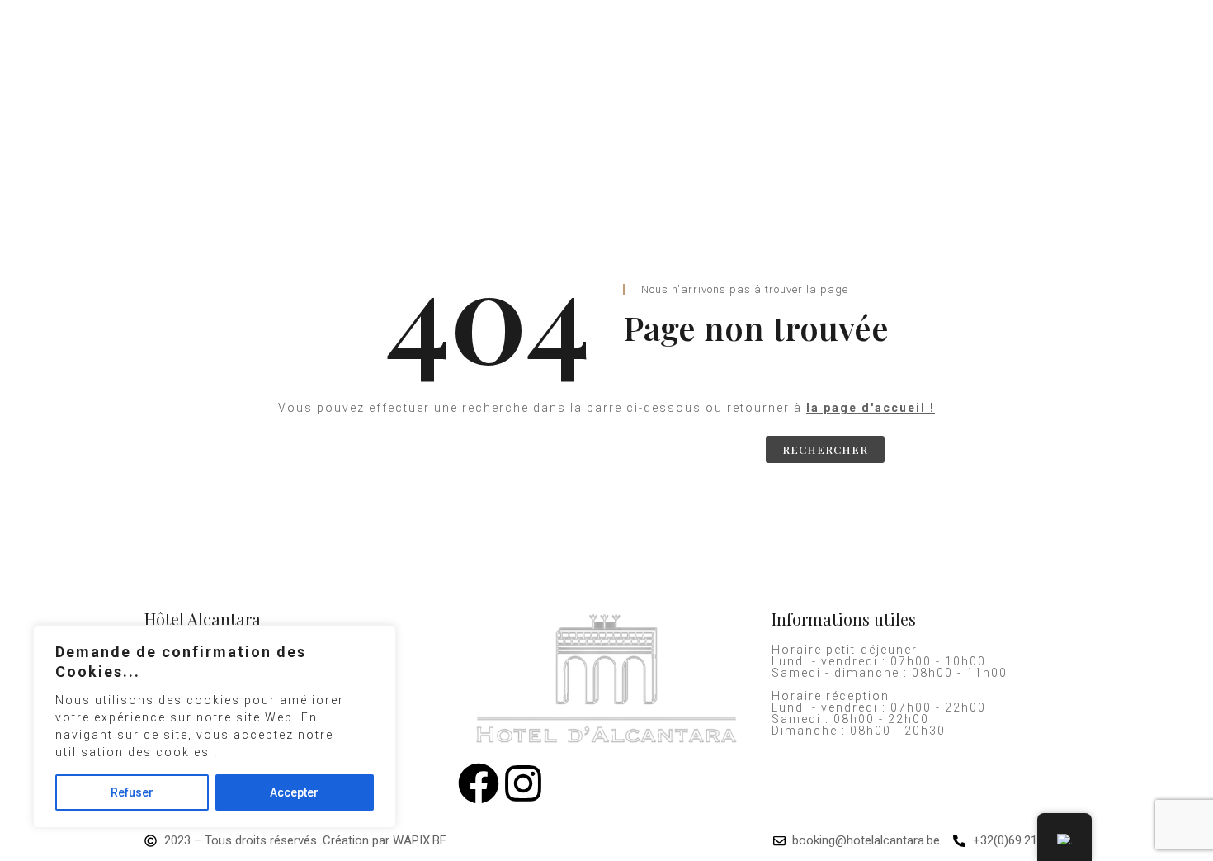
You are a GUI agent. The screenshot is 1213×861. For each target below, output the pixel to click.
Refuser (132, 792)
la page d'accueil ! (870, 407)
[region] (214, 726)
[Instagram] (523, 783)
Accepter (294, 792)
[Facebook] (478, 783)
